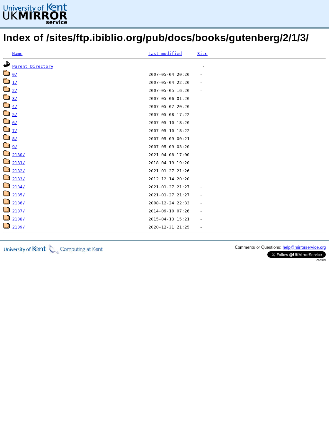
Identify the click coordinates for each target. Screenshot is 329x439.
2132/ (18, 170)
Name (17, 53)
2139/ (18, 227)
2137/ (18, 211)
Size (202, 53)
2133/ (18, 178)
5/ (14, 114)
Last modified (165, 53)
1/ (14, 82)
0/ (14, 74)
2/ (14, 90)
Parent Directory (32, 66)
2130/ (18, 154)
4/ (14, 106)
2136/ (18, 203)
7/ (14, 130)
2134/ (18, 186)
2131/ (18, 162)
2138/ (18, 219)
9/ (14, 146)
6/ (14, 122)
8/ (14, 138)
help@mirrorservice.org (304, 247)
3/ (14, 98)
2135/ (18, 195)
